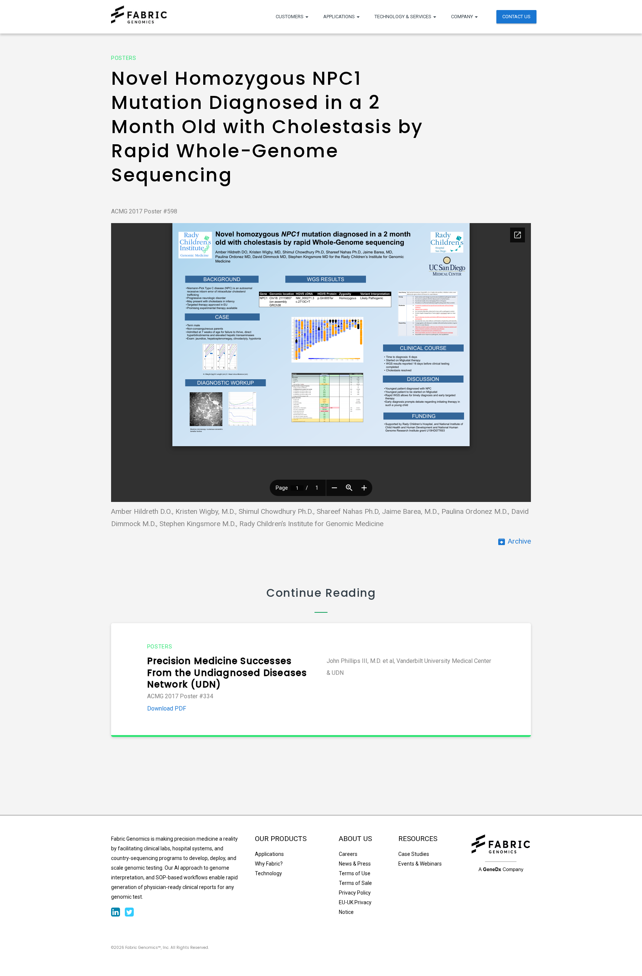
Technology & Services (403, 16)
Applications (339, 16)
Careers (348, 854)
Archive (514, 541)
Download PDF (166, 708)
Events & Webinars (420, 864)
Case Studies (413, 854)
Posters (123, 58)
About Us (355, 838)
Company (462, 16)
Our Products (281, 838)
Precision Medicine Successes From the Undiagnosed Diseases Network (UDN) (227, 673)
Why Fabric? (269, 864)
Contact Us (516, 16)
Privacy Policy (355, 893)
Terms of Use (354, 873)
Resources (417, 838)
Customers (290, 16)
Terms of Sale (355, 883)
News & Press (355, 864)
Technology (268, 873)
